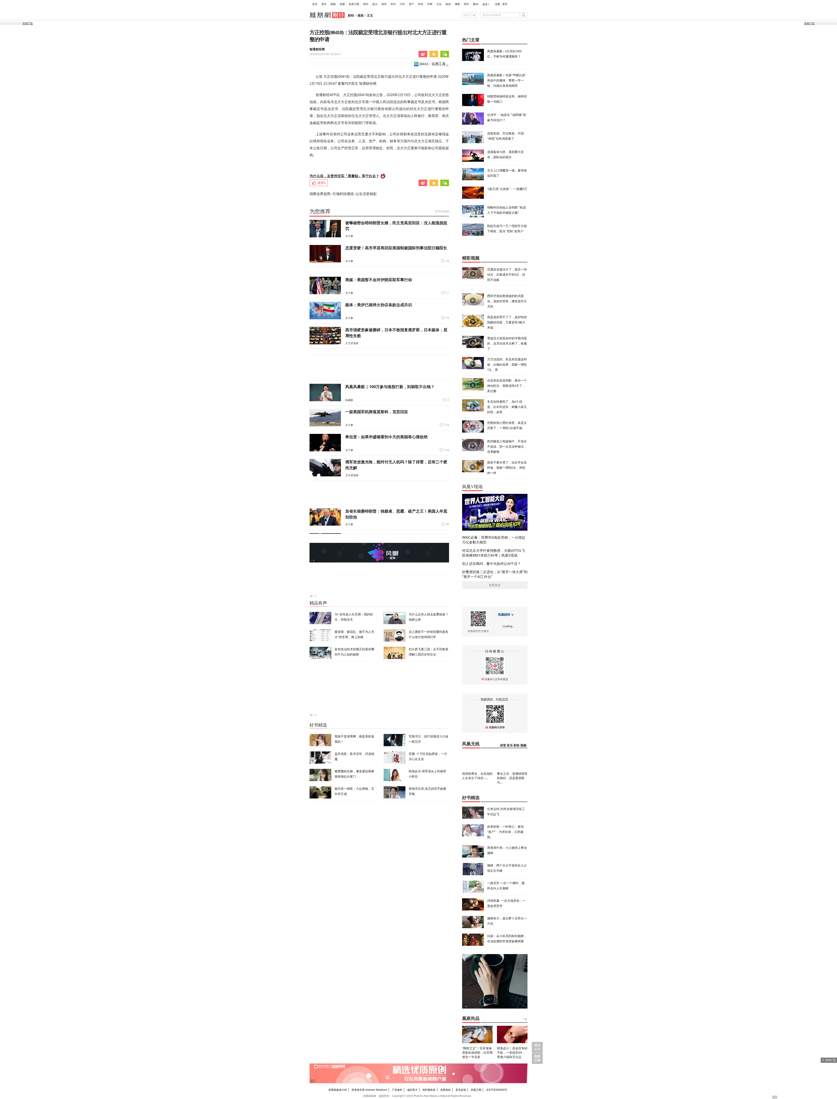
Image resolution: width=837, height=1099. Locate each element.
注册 (497, 4)
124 (446, 450)
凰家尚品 (471, 1018)
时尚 (393, 4)
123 (446, 425)
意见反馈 (461, 1090)
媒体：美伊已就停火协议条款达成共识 (378, 304)
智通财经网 (317, 49)
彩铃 (517, 745)
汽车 (402, 4)
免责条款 (445, 1090)
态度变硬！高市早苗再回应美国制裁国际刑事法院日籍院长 (396, 247)
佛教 (457, 4)
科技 (420, 4)
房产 (411, 4)
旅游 (448, 4)
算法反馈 (444, 211)
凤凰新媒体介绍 (337, 1090)
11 (447, 293)
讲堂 (503, 745)
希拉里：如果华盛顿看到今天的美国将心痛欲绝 (386, 436)
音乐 (510, 745)
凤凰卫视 (354, 4)
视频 (333, 4)
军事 (429, 4)
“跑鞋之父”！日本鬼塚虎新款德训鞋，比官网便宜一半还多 (477, 1052)
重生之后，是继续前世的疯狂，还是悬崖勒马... (512, 777)
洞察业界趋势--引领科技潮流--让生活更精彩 (343, 193)
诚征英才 (412, 1090)
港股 (360, 15)
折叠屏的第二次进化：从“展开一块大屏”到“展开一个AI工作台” (494, 574)
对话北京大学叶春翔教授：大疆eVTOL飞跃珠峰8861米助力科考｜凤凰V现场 (493, 553)
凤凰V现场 (472, 486)
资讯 (324, 4)
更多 (485, 4)
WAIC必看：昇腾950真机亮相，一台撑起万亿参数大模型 (493, 540)
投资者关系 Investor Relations (369, 1090)
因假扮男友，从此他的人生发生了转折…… (477, 775)
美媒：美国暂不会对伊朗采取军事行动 (378, 279)
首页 (314, 4)
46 (447, 524)
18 (447, 261)
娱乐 (375, 4)
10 (447, 318)
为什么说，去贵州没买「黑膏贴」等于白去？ (344, 175)
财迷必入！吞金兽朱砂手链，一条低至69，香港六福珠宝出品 (512, 1052)
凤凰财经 (504, 614)
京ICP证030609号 (496, 1090)
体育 (384, 4)
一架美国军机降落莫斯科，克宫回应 (376, 411)
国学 (466, 4)
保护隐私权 (429, 1090)
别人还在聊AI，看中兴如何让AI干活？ (491, 563)
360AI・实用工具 (432, 64)
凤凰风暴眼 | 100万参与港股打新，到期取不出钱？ (390, 386)
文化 (439, 4)
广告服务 (397, 1090)
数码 (475, 4)
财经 (365, 4)
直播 (342, 4)
